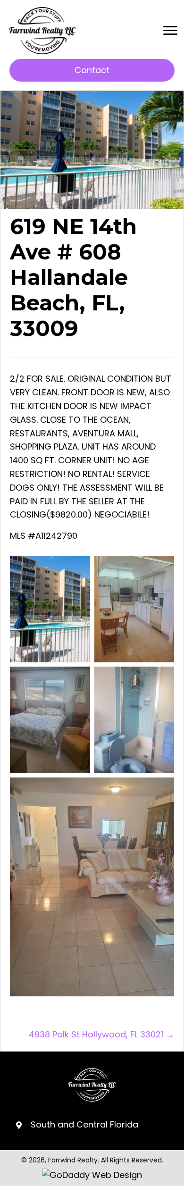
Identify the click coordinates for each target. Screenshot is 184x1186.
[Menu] (170, 31)
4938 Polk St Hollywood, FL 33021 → (101, 1034)
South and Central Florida (84, 1124)
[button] (92, 70)
